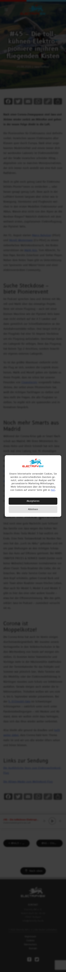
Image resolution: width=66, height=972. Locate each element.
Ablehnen (33, 509)
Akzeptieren (33, 501)
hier (53, 490)
